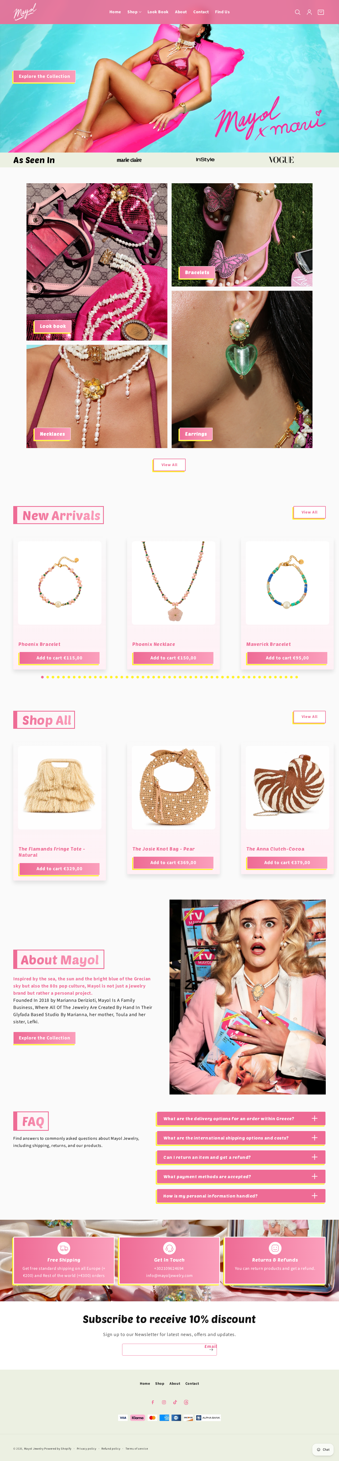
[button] (134, 12)
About (175, 1383)
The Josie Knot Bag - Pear (163, 849)
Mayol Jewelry (34, 1449)
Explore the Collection (44, 76)
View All (169, 465)
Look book (53, 326)
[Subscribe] (211, 1349)
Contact (192, 1383)
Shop (159, 1383)
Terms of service (137, 1448)
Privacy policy (86, 1448)
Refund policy (110, 1448)
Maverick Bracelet (268, 644)
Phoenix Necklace (153, 644)
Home (145, 1383)
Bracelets (197, 272)
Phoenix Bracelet (40, 644)
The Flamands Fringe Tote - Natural (52, 852)
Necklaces (52, 434)
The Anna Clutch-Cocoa (275, 849)
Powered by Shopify (58, 1449)
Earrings (196, 434)
